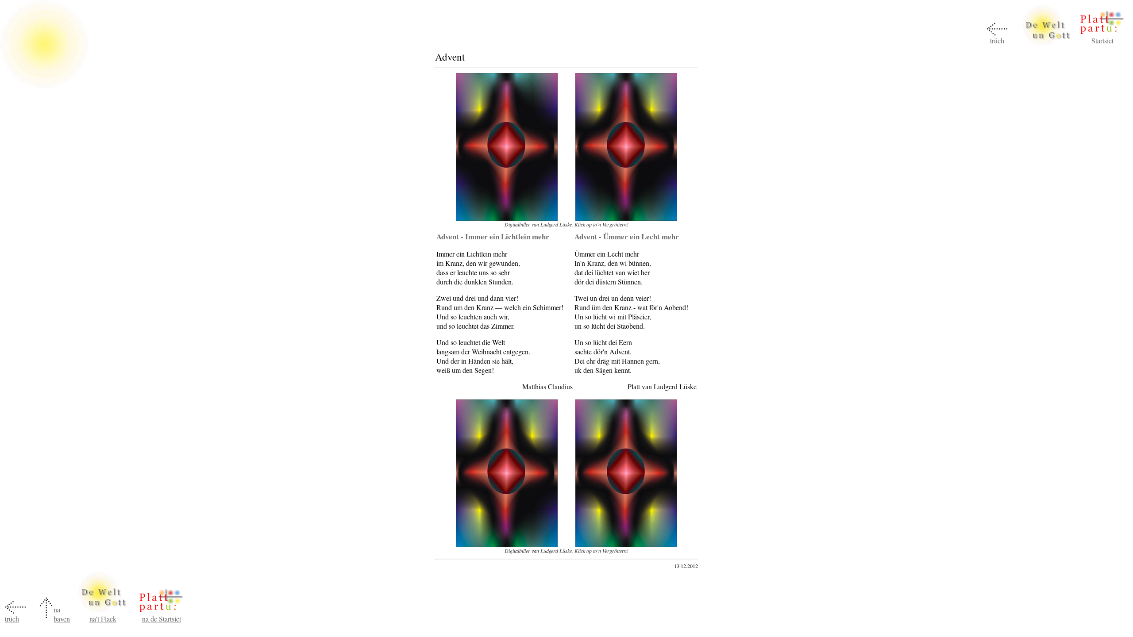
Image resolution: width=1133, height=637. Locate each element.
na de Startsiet (161, 618)
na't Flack (102, 618)
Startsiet (1102, 40)
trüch (997, 40)
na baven (62, 614)
